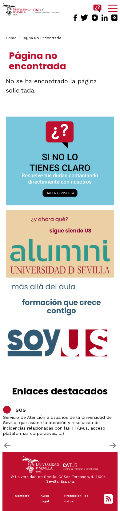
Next (113, 445)
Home (11, 38)
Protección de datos (76, 498)
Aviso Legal (45, 498)
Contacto (22, 495)
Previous (7, 445)
